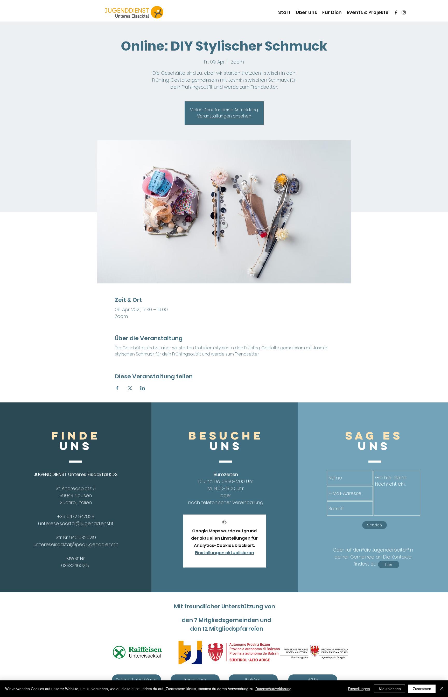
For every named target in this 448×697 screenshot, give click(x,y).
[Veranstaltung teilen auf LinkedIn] (142, 388)
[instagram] (403, 12)
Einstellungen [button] (359, 688)
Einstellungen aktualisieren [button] (224, 553)
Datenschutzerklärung (273, 688)
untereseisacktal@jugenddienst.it (76, 523)
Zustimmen (422, 688)
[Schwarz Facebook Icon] (395, 12)
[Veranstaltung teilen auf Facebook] (117, 388)
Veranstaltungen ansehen (224, 116)
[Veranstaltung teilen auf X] (130, 388)
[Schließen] (442, 689)
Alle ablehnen (390, 688)
